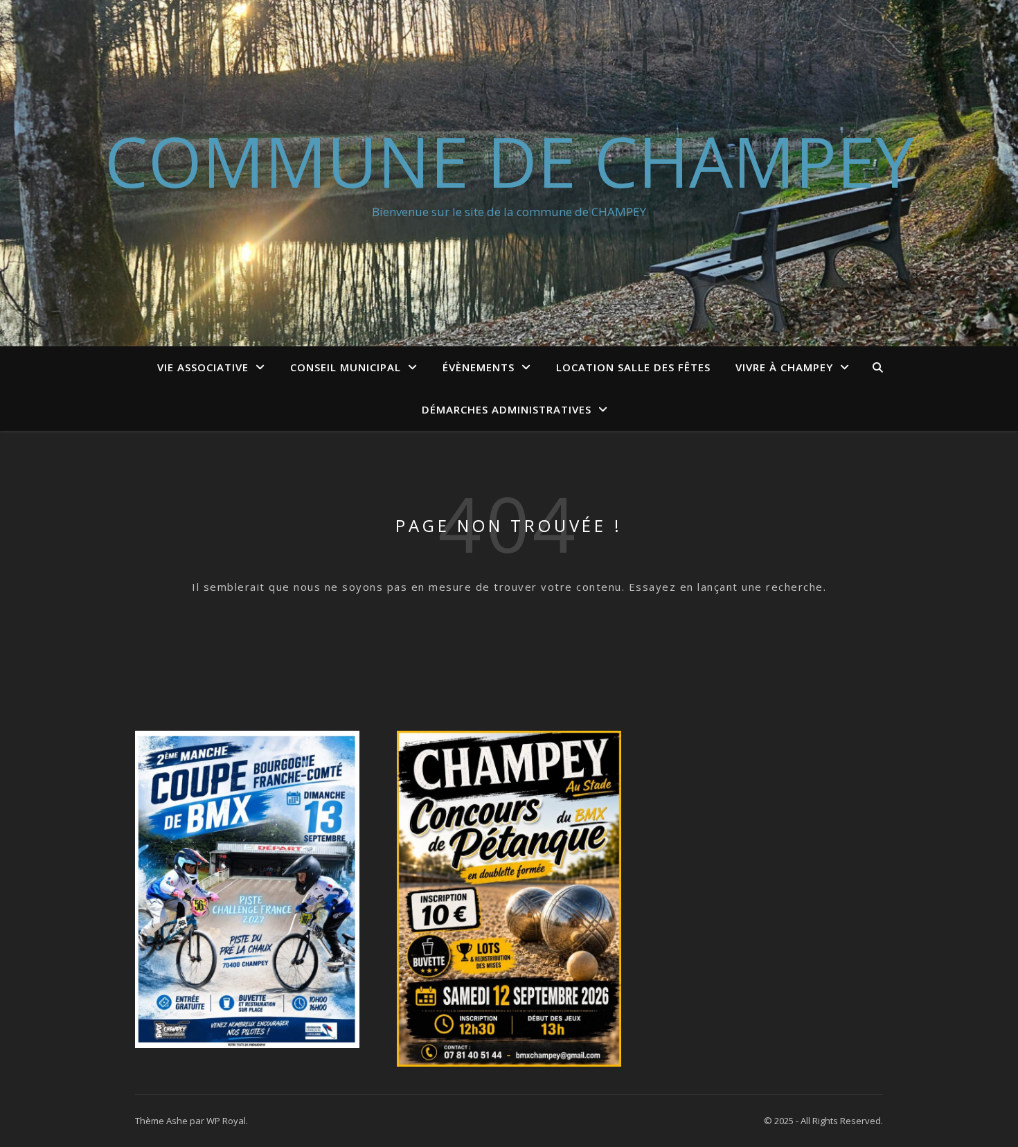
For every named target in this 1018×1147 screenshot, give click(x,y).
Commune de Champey (509, 160)
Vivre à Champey (784, 367)
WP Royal (226, 1120)
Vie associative (203, 367)
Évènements (479, 367)
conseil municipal (345, 367)
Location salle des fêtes (633, 367)
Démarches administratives (506, 409)
